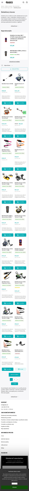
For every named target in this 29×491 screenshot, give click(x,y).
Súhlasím (14, 487)
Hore (15, 384)
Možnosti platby (5, 442)
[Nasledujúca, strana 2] (14, 379)
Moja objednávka (5, 428)
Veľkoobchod (4, 445)
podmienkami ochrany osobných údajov (14, 462)
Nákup (2, 448)
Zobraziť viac (14, 26)
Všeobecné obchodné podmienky (9, 415)
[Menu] (2, 2)
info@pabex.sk (4, 405)
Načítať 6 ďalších (14, 374)
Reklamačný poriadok (6, 417)
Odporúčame (7, 65)
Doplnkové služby (5, 426)
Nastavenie (14, 483)
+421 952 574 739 (5, 407)
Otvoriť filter (14, 69)
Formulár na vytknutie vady (7, 424)
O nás (2, 436)
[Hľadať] (23, 2)
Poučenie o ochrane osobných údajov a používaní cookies (14, 420)
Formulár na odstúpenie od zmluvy (9, 422)
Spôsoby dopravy (5, 439)
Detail (21, 369)
